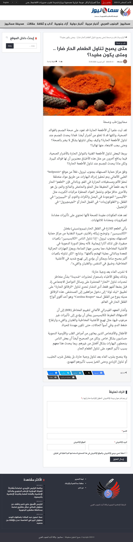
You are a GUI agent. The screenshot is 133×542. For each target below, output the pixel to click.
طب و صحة (111, 37)
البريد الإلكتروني (120, 442)
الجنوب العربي (109, 24)
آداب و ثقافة (44, 24)
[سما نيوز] (111, 12)
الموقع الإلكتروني (79, 442)
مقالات (31, 24)
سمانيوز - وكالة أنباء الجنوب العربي (51, 537)
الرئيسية (121, 37)
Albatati (119, 62)
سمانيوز (125, 24)
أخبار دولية (76, 24)
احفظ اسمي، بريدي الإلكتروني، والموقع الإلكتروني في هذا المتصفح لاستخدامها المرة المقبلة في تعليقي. (89, 453)
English (6, 2)
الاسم (124, 431)
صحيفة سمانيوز (14, 24)
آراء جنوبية (61, 24)
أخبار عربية (92, 24)
